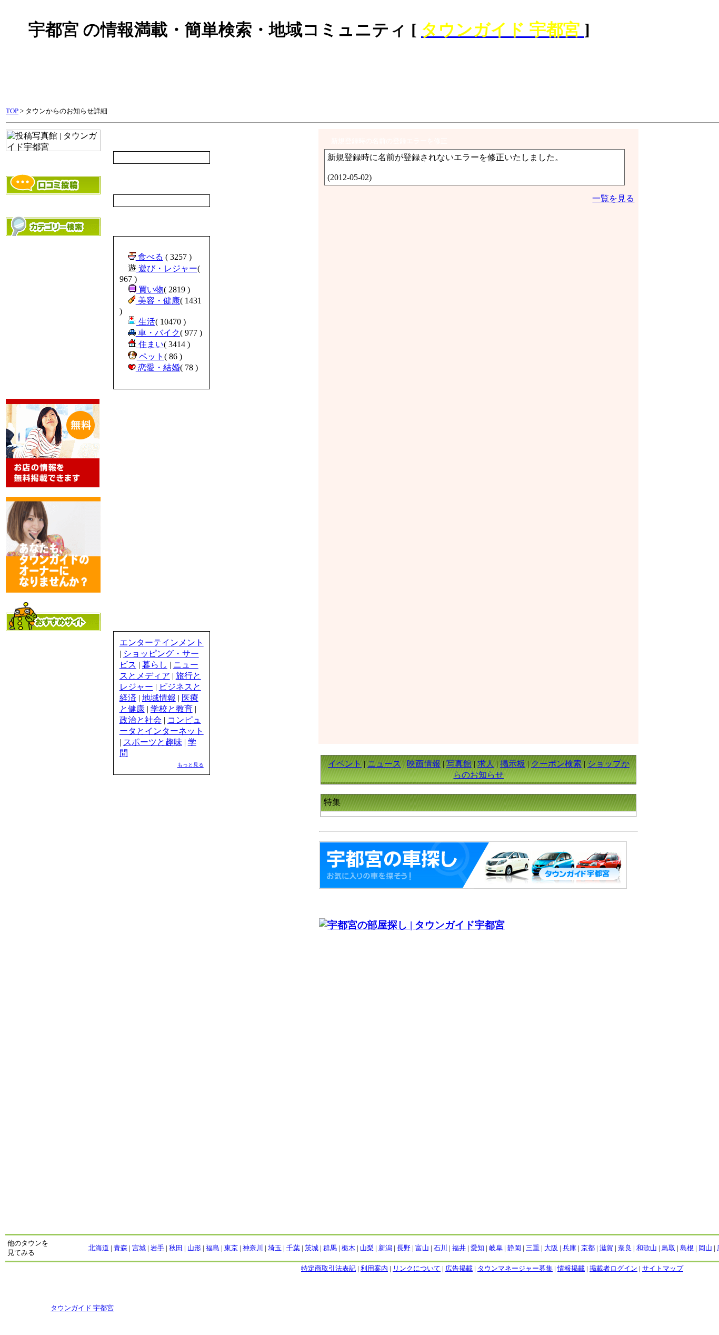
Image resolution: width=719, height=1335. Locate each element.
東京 (231, 1248)
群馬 (330, 1248)
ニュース (384, 763)
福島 (212, 1248)
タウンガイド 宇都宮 (82, 1308)
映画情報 (424, 763)
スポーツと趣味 (152, 742)
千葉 (293, 1248)
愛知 (477, 1248)
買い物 (150, 289)
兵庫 (569, 1248)
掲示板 (512, 763)
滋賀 (606, 1248)
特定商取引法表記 (328, 1268)
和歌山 (646, 1248)
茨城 (311, 1248)
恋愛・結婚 (158, 367)
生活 (145, 321)
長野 (404, 1248)
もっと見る (190, 765)
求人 (485, 763)
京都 (588, 1248)
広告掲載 (459, 1268)
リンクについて (417, 1268)
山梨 (367, 1248)
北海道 (98, 1248)
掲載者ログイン (613, 1268)
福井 (459, 1248)
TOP (12, 111)
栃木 (348, 1248)
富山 (422, 1248)
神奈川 (253, 1248)
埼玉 (275, 1248)
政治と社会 (140, 719)
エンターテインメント (161, 642)
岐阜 (496, 1248)
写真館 (459, 763)
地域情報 (159, 697)
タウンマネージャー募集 (515, 1268)
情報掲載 (571, 1268)
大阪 (551, 1248)
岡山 (705, 1248)
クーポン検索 (556, 763)
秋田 (176, 1248)
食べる (149, 256)
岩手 (157, 1248)
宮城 (139, 1248)
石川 (440, 1248)
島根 (687, 1248)
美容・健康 (158, 300)
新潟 (385, 1248)
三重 (533, 1248)
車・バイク (158, 332)
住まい (150, 344)
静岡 (514, 1248)
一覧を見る (613, 198)
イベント (345, 763)
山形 (194, 1248)
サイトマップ (662, 1268)
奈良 (625, 1248)
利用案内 (374, 1268)
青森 (120, 1248)
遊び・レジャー (166, 268)
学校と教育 (172, 708)
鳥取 (668, 1248)
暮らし (154, 664)
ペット (150, 356)
